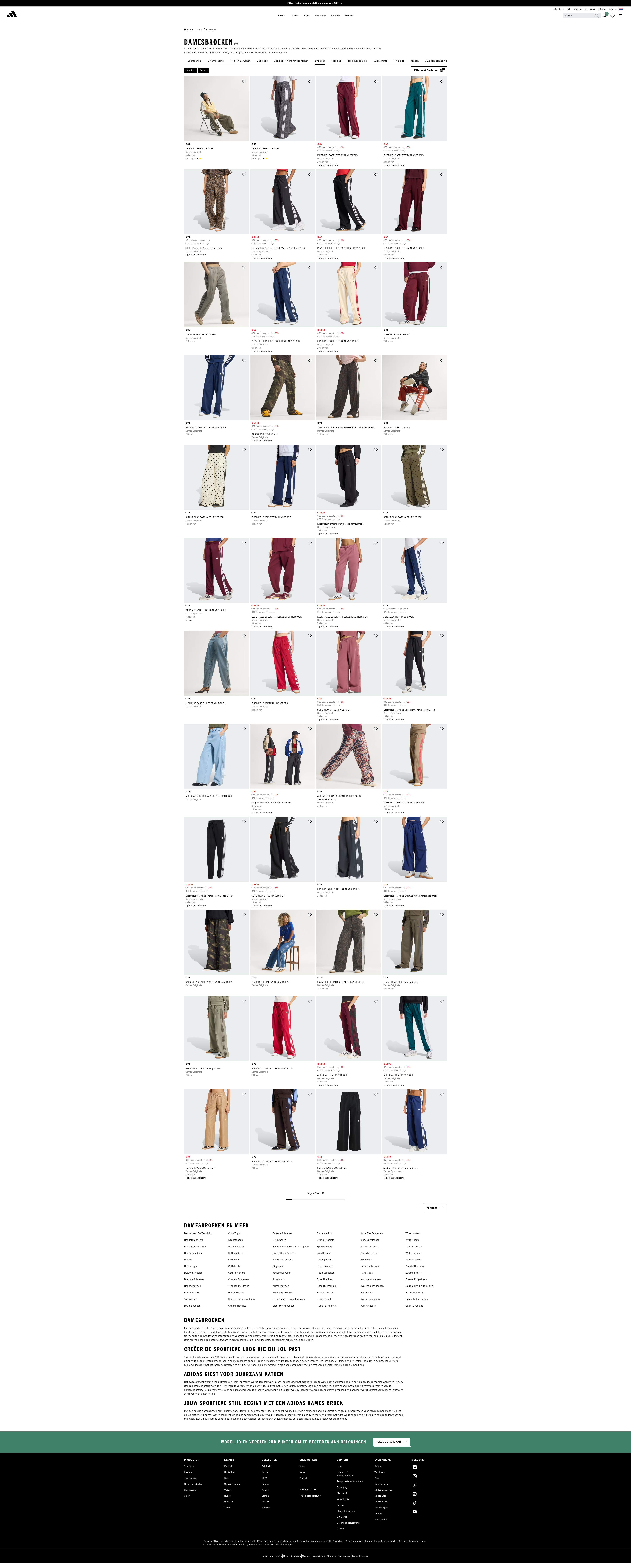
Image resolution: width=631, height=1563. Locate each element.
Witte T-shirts (413, 1260)
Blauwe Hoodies (193, 1273)
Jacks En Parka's (283, 1260)
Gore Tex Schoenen (372, 1233)
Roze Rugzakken (326, 1286)
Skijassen (278, 1266)
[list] (315, 61)
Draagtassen (235, 1240)
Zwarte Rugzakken (416, 1279)
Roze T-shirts (324, 1299)
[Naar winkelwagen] (620, 16)
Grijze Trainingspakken (241, 1299)
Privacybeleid (318, 1556)
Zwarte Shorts (413, 1273)
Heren (281, 15)
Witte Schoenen (414, 1246)
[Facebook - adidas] (429, 1467)
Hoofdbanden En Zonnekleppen (291, 1246)
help (569, 9)
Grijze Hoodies (236, 1292)
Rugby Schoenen (326, 1306)
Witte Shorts (412, 1240)
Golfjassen (234, 1260)
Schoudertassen (370, 1240)
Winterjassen (368, 1306)
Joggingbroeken (282, 1273)
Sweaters (366, 1260)
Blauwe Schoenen (194, 1279)
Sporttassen (324, 1253)
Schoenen (320, 15)
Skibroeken (190, 1299)
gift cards (602, 9)
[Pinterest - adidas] (429, 1494)
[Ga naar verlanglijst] (613, 16)
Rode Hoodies (325, 1266)
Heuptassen (279, 1240)
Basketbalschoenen (195, 1246)
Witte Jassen (412, 1233)
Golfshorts (234, 1266)
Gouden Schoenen (238, 1279)
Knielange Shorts (282, 1292)
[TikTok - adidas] (429, 1503)
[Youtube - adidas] (429, 1512)
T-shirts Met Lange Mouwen (289, 1299)
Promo (349, 15)
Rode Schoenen (326, 1273)
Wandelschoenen (371, 1279)
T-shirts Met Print (238, 1286)
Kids (306, 15)
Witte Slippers (413, 1253)
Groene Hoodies (237, 1306)
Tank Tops (367, 1273)
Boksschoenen (192, 1286)
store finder (559, 9)
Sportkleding (324, 1246)
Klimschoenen (281, 1286)
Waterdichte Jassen (372, 1286)
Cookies (306, 1556)
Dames (294, 15)
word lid (612, 9)
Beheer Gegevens (292, 1556)
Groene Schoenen (283, 1233)
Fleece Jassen (236, 1246)
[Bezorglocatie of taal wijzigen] (621, 9)
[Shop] (12, 14)
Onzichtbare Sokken (284, 1253)
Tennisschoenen (370, 1266)
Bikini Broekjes (193, 1253)
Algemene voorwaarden (339, 1556)
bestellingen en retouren (584, 9)
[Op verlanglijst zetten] (243, 82)
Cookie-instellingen (272, 1556)
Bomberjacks (191, 1292)
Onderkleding (325, 1233)
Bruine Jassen (192, 1306)
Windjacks (367, 1292)
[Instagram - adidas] (429, 1476)
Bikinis (188, 1260)
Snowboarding (369, 1253)
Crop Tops (234, 1233)
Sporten (335, 15)
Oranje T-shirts (325, 1240)
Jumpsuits (279, 1279)
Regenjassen (324, 1260)
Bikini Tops (190, 1266)
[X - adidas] (429, 1485)
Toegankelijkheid (360, 1556)
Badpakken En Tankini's (198, 1233)
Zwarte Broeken (414, 1266)
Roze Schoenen (325, 1292)
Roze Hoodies (324, 1279)
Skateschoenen (369, 1246)
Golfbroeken (235, 1253)
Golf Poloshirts (236, 1273)
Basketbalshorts (193, 1240)
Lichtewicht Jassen (284, 1306)
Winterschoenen (370, 1299)
